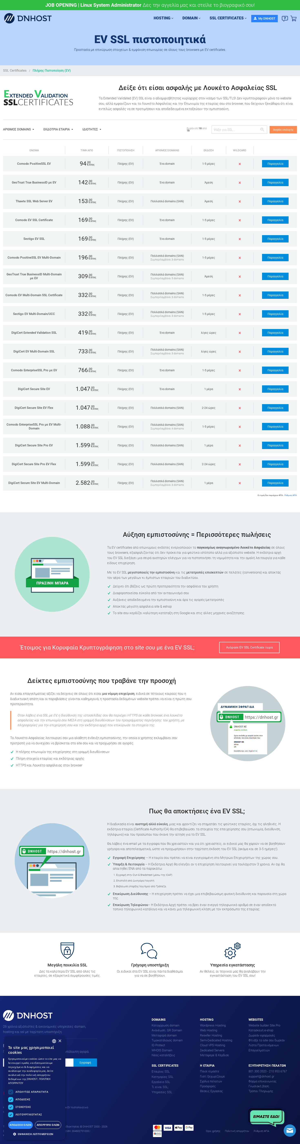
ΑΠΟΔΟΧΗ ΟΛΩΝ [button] (20, 1125)
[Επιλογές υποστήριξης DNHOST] (285, 19)
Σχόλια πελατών (211, 1081)
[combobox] (54, 1041)
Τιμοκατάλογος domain (167, 1040)
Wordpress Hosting (213, 1025)
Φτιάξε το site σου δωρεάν (267, 1040)
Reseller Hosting (211, 1035)
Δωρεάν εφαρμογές (262, 1035)
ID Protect (158, 1045)
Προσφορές (208, 1086)
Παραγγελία (275, 163)
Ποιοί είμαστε (209, 1071)
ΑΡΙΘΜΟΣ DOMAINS (17, 129)
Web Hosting (208, 1030)
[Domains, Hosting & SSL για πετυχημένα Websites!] (29, 18)
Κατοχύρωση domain (165, 1025)
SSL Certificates (227, 18)
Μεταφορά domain (164, 1035)
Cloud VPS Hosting (212, 1045)
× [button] (59, 1041)
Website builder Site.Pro (264, 1025)
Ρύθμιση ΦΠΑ (290, 495)
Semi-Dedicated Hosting (216, 1040)
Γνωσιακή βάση (259, 1086)
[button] (34, 1134)
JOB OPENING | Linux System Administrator (93, 5)
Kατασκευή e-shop (261, 1030)
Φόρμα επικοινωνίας (263, 1081)
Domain (190, 18)
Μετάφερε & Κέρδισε (214, 1055)
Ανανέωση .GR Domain (167, 1030)
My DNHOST (266, 18)
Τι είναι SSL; (160, 1087)
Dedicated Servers (212, 1050)
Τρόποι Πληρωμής (261, 1091)
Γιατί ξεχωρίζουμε (212, 1076)
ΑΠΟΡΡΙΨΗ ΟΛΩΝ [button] (48, 1125)
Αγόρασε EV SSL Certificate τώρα (249, 647)
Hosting (162, 18)
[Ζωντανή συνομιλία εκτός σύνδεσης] (290, 1130)
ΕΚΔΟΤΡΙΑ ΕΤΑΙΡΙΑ (56, 129)
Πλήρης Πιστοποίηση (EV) (52, 70)
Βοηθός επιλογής (283, 129)
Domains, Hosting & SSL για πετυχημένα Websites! (23, 1020)
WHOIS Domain (162, 1050)
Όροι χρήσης (213, 1131)
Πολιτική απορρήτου (237, 1131)
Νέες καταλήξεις (163, 1055)
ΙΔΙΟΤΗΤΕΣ (90, 129)
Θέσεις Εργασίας (211, 1091)
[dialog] (34, 1088)
